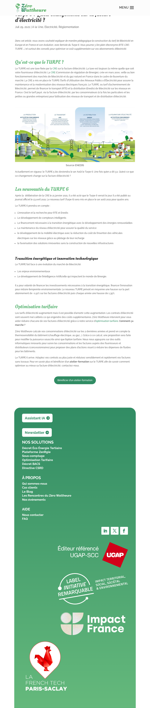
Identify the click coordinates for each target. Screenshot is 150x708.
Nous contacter (33, 515)
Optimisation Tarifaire (37, 460)
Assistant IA (35, 418)
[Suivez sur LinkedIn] (105, 531)
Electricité (51, 27)
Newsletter (34, 432)
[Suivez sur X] (115, 531)
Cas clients (29, 487)
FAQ (25, 519)
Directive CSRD (32, 468)
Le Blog (27, 491)
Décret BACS (31, 464)
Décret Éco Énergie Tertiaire (42, 448)
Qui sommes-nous (34, 483)
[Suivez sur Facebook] (124, 531)
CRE (55, 68)
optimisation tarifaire (107, 321)
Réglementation (69, 27)
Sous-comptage (33, 456)
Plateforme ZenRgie (36, 452)
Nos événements (34, 499)
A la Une (37, 27)
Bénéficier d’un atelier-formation (74, 380)
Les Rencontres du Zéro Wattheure (46, 495)
